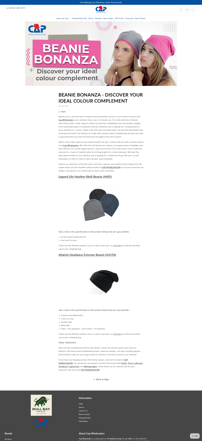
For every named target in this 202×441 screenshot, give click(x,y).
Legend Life (74, 366)
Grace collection (135, 363)
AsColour (8, 439)
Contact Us (83, 411)
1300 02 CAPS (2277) (16, 8)
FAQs (81, 404)
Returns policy (84, 414)
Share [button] (63, 112)
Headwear (63, 366)
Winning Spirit (90, 366)
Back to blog (102, 379)
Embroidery (83, 421)
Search (81, 407)
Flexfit (124, 363)
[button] (63, 18)
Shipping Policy (85, 418)
